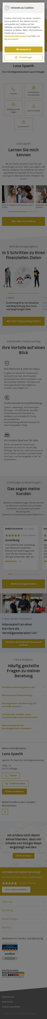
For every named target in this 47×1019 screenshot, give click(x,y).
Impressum (12, 39)
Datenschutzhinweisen (16, 36)
